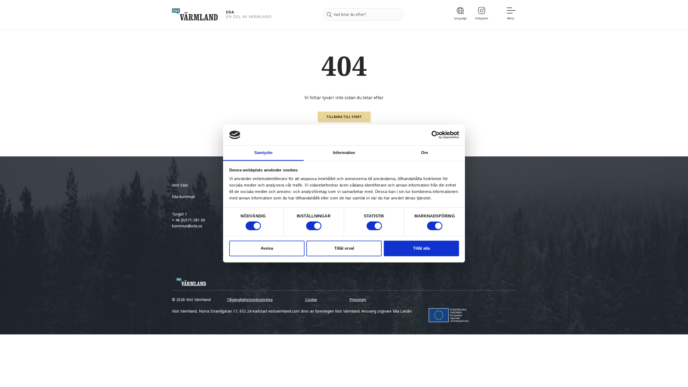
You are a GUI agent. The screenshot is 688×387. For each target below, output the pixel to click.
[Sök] (329, 14)
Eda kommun (183, 196)
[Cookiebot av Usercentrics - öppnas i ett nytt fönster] (435, 135)
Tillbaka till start (344, 116)
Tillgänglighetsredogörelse (250, 299)
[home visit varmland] (195, 14)
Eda (230, 12)
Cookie (311, 299)
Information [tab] (344, 152)
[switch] (313, 226)
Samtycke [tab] (263, 152)
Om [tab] (424, 152)
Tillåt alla (421, 248)
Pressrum (357, 299)
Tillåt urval (344, 248)
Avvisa (267, 248)
